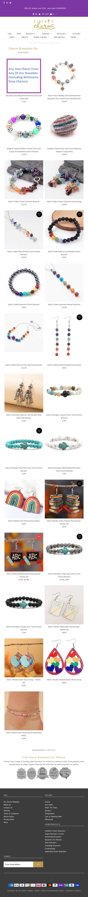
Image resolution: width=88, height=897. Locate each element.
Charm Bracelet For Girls (54, 834)
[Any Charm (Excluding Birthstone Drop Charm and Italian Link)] (23, 76)
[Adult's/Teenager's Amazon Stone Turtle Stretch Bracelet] (64, 393)
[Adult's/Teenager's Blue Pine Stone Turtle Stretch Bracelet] (23, 446)
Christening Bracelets (53, 837)
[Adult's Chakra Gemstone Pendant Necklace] (64, 282)
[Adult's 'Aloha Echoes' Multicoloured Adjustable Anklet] (23, 710)
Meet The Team (51, 807)
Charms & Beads (40, 37)
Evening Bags (50, 848)
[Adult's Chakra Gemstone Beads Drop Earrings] (64, 338)
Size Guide (49, 804)
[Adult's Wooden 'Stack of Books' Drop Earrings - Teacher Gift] (64, 499)
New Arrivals (59, 37)
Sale (10, 34)
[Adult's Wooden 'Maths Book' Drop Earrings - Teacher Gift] (64, 604)
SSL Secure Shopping (11, 802)
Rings (12, 37)
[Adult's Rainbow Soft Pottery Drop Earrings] (23, 499)
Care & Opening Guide (53, 816)
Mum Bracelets (51, 842)
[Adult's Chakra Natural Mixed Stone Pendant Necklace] (23, 229)
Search (47, 802)
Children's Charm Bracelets (55, 831)
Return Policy (9, 816)
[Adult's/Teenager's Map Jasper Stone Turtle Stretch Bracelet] (64, 552)
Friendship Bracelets (52, 845)
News (6, 822)
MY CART (48, 14)
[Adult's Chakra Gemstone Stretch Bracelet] (23, 282)
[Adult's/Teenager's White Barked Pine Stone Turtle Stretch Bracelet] (64, 446)
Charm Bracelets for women (44, 43)
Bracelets (30, 34)
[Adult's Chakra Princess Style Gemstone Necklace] (23, 332)
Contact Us (8, 807)
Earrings (46, 34)
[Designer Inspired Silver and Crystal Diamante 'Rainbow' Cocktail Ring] (64, 126)
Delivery (7, 810)
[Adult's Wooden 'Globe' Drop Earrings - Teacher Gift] (23, 657)
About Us (7, 804)
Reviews (48, 810)
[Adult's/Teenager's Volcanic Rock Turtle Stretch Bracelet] (23, 604)
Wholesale (49, 819)
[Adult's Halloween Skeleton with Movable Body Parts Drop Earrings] (23, 393)
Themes (73, 37)
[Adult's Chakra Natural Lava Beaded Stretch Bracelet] (64, 229)
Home (19, 34)
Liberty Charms (27, 891)
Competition (49, 813)
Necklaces (61, 34)
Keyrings (76, 34)
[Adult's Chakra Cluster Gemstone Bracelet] (23, 179)
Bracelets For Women (53, 840)
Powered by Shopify (73, 891)
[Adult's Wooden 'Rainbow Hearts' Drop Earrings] (64, 656)
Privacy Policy (9, 819)
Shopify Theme (39, 891)
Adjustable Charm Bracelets (55, 851)
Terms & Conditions (11, 813)
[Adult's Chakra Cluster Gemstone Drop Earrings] (64, 179)
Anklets (24, 37)
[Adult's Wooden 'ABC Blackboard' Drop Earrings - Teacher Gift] (23, 552)
